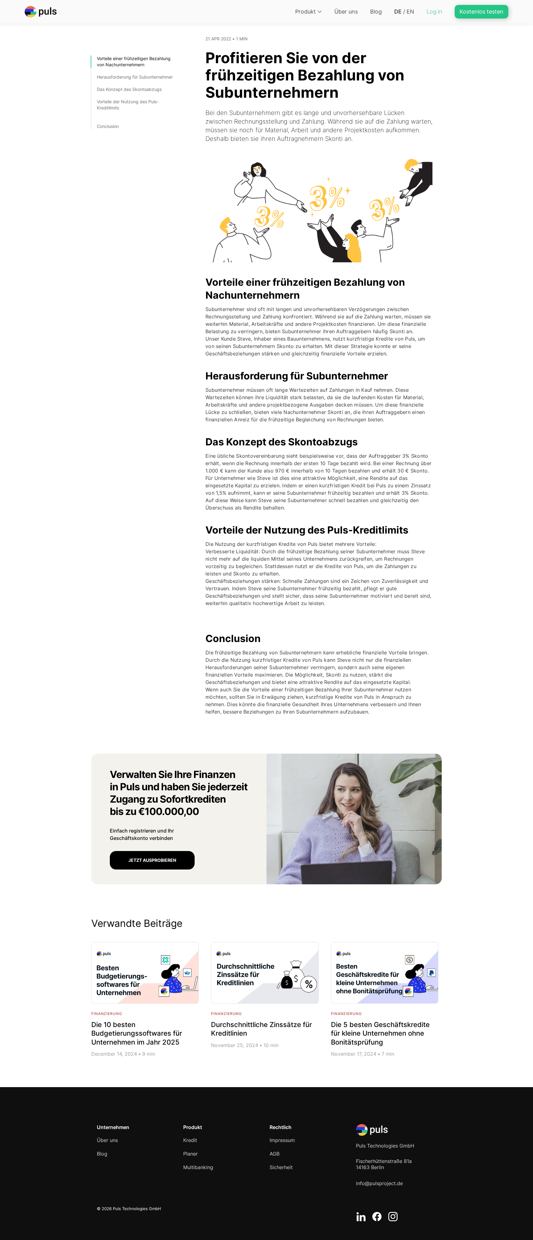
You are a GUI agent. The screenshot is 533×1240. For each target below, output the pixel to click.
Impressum (282, 1140)
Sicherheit (281, 1167)
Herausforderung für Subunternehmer (135, 77)
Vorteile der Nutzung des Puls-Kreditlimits (128, 104)
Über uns (346, 11)
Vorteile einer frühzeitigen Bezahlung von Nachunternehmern (134, 61)
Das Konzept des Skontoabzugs (129, 89)
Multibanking (198, 1167)
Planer (190, 1154)
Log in (434, 11)
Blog (376, 11)
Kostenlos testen (481, 11)
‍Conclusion (108, 126)
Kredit (190, 1140)
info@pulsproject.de (379, 1183)
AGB (274, 1154)
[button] (308, 12)
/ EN (404, 11)
